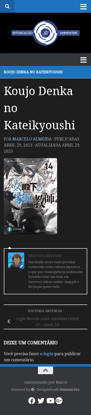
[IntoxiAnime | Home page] (45, 33)
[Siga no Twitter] (40, 400)
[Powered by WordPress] (32, 389)
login (48, 353)
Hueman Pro (70, 389)
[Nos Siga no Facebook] (31, 400)
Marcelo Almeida (32, 139)
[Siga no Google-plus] (59, 400)
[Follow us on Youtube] (50, 400)
